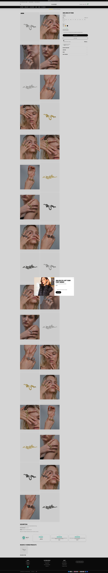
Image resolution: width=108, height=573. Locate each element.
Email (57, 285)
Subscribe (58, 292)
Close (73, 278)
